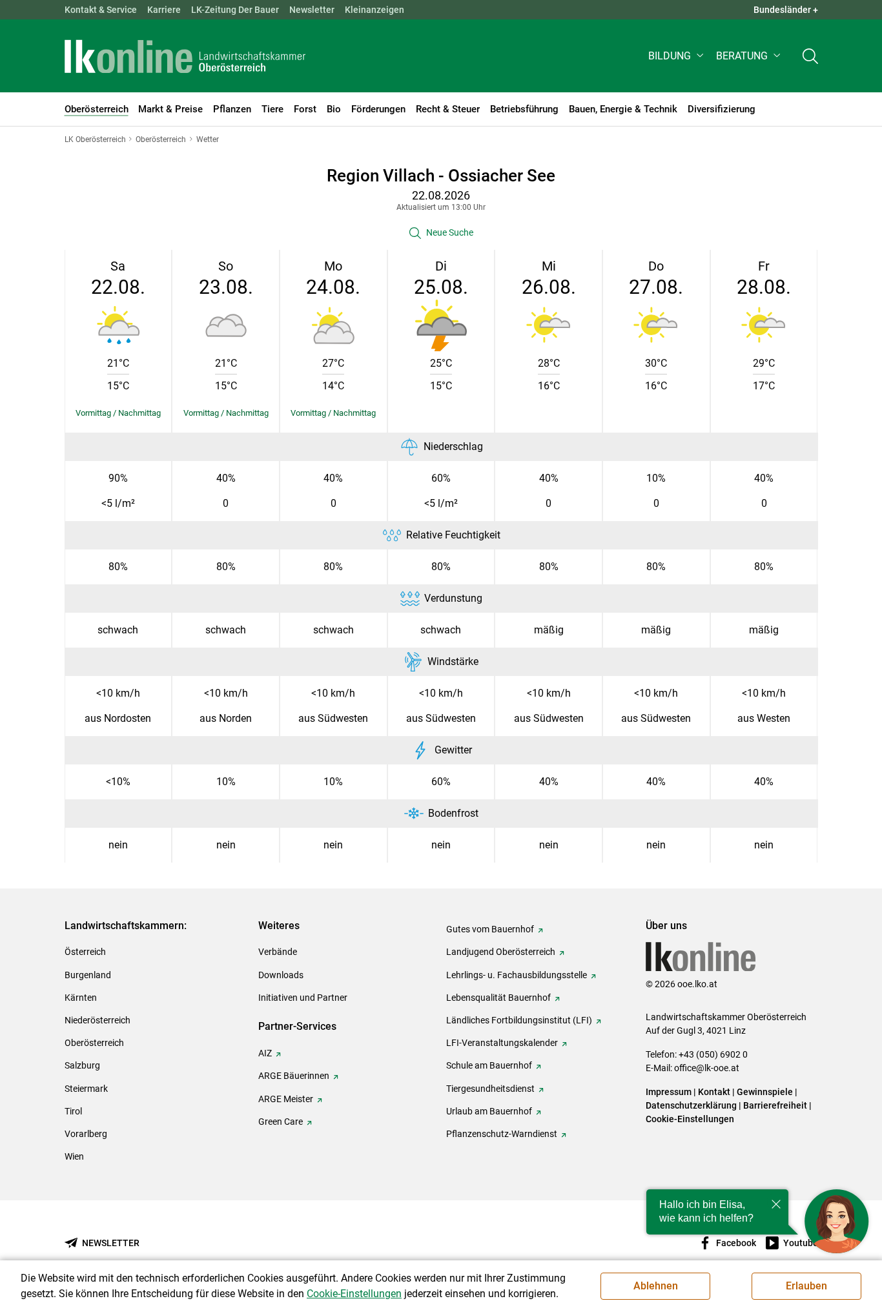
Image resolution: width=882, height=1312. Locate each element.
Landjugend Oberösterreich (500, 952)
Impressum (669, 1092)
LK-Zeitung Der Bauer (235, 10)
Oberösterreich (94, 1043)
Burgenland (88, 975)
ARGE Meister (285, 1099)
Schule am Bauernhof (489, 1065)
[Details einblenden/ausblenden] (118, 413)
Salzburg (82, 1065)
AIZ (265, 1053)
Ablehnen (655, 1286)
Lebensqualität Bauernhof (498, 997)
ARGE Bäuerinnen (293, 1076)
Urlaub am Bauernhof (489, 1111)
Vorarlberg (86, 1134)
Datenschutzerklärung (691, 1105)
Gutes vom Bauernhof (490, 929)
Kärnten (81, 997)
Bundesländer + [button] (786, 10)
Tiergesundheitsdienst (490, 1088)
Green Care (280, 1121)
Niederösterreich (97, 1020)
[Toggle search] (810, 56)
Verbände (277, 952)
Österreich (85, 952)
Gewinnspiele (765, 1092)
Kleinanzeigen (374, 10)
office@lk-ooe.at (706, 1068)
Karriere (164, 10)
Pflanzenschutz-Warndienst (501, 1134)
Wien (74, 1156)
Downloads (280, 975)
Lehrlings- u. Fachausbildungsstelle (516, 975)
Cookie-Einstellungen (690, 1119)
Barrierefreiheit (775, 1105)
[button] (677, 56)
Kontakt (714, 1092)
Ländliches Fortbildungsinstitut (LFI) (519, 1020)
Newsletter (311, 10)
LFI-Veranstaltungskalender (502, 1043)
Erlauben (806, 1286)
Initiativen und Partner (302, 997)
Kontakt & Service (101, 10)
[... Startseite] (185, 56)
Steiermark (86, 1088)
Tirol (73, 1111)
